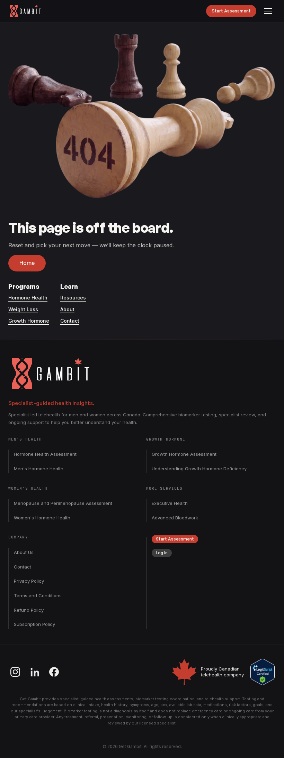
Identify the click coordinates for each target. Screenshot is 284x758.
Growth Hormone (28, 321)
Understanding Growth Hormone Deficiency (199, 468)
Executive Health (170, 503)
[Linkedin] (35, 672)
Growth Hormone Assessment (184, 454)
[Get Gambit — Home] (28, 11)
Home (27, 262)
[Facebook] (54, 672)
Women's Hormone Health (42, 517)
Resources (73, 298)
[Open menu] (268, 11)
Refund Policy (29, 610)
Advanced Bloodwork (175, 517)
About (67, 309)
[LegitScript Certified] (262, 672)
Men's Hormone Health (38, 468)
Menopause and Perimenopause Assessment (63, 503)
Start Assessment (231, 10)
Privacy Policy (29, 581)
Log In (162, 552)
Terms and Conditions (38, 595)
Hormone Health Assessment (45, 454)
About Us (24, 552)
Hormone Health (27, 298)
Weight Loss (23, 309)
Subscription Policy (34, 624)
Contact (69, 321)
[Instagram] (15, 672)
